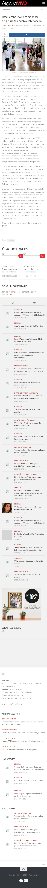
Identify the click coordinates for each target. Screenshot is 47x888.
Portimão (11, 240)
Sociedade (18, 309)
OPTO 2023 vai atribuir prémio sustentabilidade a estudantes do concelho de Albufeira (28, 493)
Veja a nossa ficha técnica (12, 704)
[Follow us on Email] (26, 881)
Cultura (17, 336)
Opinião (17, 420)
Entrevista (18, 393)
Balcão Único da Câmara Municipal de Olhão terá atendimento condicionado (29, 355)
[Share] (27, 35)
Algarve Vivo (9, 26)
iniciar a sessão (15, 292)
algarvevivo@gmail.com (17, 695)
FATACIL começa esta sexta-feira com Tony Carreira (23, 733)
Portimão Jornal (31, 393)
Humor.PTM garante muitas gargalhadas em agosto (23, 741)
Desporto (6, 10)
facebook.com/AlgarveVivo (21, 698)
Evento (25, 366)
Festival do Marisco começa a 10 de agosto (19, 749)
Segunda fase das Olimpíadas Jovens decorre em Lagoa (9, 269)
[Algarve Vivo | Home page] (19, 3)
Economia (18, 544)
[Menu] (43, 3)
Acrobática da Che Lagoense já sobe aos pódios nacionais (32, 269)
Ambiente (18, 488)
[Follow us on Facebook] (21, 881)
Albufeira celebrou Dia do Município (28, 326)
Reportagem (28, 447)
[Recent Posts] (13, 303)
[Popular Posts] (34, 303)
